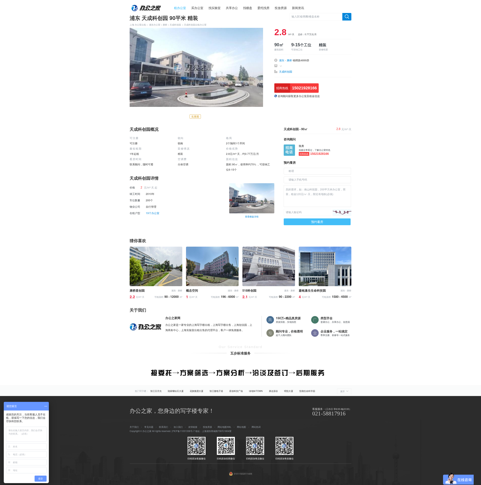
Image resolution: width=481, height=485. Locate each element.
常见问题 (148, 426)
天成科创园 (175, 24)
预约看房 (317, 222)
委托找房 (263, 8)
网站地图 (241, 426)
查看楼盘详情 (252, 216)
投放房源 (281, 8)
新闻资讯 (298, 8)
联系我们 (163, 426)
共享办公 (232, 8)
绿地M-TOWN (256, 390)
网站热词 (256, 426)
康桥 (165, 24)
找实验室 (215, 8)
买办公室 (197, 8)
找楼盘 (247, 8)
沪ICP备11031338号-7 (183, 431)
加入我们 (178, 426)
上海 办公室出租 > (139, 24)
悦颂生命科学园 (307, 390)
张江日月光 (156, 390)
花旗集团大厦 (196, 390)
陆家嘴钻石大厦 (176, 390)
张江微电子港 (216, 390)
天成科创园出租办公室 (195, 24)
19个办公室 (152, 213)
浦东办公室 (154, 24)
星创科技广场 (236, 390)
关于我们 (134, 426)
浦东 (281, 60)
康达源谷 (273, 390)
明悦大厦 (288, 390)
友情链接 (192, 426)
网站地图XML (224, 426)
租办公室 (180, 8)
